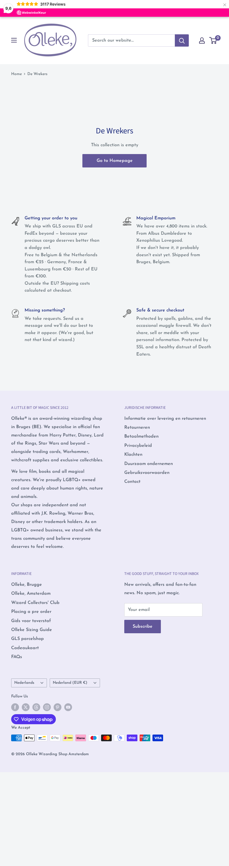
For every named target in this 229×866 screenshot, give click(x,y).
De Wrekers (37, 74)
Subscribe (142, 626)
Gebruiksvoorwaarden (147, 473)
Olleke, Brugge (26, 584)
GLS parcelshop (27, 639)
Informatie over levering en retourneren (165, 418)
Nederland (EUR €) (70, 683)
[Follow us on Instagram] (47, 707)
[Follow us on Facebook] (15, 707)
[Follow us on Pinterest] (57, 707)
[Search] (182, 40)
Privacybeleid (138, 445)
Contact (132, 481)
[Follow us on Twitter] (26, 707)
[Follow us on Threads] (36, 707)
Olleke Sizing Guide (31, 630)
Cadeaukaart (25, 648)
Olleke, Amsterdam (31, 593)
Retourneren (137, 427)
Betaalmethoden (141, 436)
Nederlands (24, 683)
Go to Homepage (115, 161)
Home (16, 74)
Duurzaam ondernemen (148, 464)
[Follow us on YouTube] (68, 707)
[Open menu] (14, 40)
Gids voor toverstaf (31, 621)
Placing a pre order (31, 612)
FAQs (16, 657)
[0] (213, 40)
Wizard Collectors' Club (35, 603)
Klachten (133, 454)
